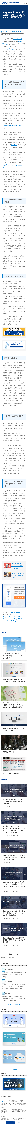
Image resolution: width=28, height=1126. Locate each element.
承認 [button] (10, 1122)
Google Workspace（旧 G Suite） (11, 617)
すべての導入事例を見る (14, 1005)
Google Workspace (16, 612)
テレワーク (14, 145)
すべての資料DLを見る (14, 1069)
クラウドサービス (7, 621)
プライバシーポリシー (20, 1114)
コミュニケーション (8, 619)
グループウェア (17, 39)
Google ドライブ (18, 619)
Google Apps (10, 49)
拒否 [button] (18, 1123)
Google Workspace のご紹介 (12, 126)
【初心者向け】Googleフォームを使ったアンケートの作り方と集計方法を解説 (14, 1101)
